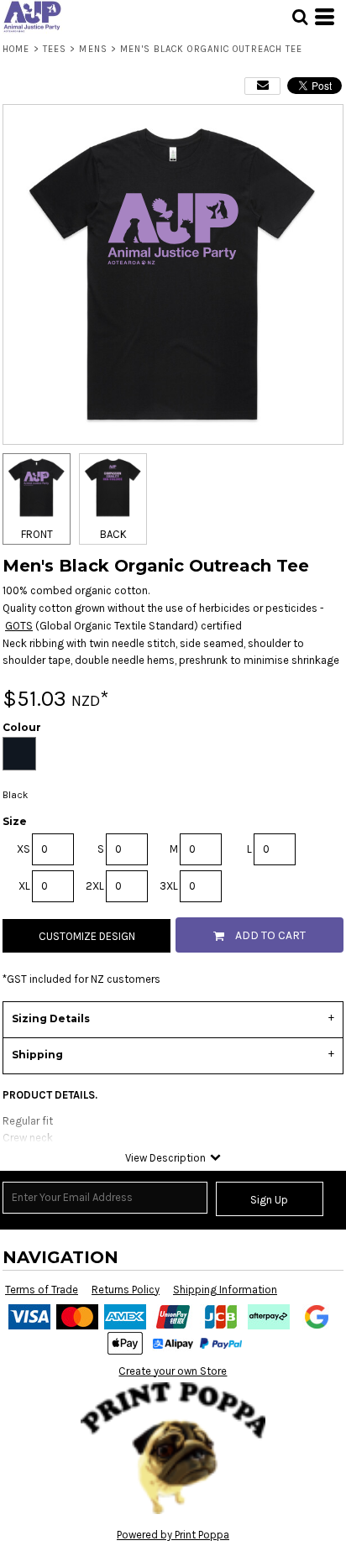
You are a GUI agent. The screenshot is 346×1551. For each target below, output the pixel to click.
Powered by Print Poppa (173, 1534)
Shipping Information (225, 1289)
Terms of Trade (41, 1289)
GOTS (19, 625)
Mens (93, 49)
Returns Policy (126, 1289)
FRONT (37, 534)
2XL (95, 886)
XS (23, 849)
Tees (54, 49)
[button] (299, 16)
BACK (113, 534)
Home (16, 49)
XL (24, 886)
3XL (169, 886)
